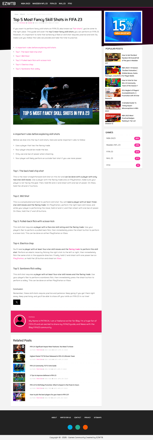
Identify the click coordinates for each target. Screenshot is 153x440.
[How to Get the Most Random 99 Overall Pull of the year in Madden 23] (113, 61)
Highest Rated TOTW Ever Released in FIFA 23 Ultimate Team (52, 356)
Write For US (65, 417)
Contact (77, 417)
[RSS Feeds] (85, 427)
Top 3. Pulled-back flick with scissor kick (33, 60)
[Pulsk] (77, 427)
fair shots (77, 28)
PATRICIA (22, 23)
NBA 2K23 (25, 3)
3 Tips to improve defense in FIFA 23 (43, 375)
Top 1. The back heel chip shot (29, 51)
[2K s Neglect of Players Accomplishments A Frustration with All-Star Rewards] (113, 96)
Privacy (88, 417)
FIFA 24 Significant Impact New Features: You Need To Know (51, 346)
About (54, 417)
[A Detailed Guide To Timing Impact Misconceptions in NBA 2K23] (113, 108)
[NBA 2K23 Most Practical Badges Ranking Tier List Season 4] (113, 121)
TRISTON (39, 360)
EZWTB (9, 4)
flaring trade (74, 249)
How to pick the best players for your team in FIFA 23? (49, 394)
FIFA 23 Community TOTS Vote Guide (43, 365)
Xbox (59, 258)
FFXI (70, 3)
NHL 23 (62, 3)
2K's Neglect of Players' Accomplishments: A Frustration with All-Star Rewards (122, 94)
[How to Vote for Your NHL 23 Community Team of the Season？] (113, 86)
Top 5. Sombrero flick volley (28, 68)
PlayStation (18, 258)
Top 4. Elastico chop (24, 64)
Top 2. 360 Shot (23, 56)
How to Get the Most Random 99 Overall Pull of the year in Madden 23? (122, 59)
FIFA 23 (53, 3)
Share (30, 23)
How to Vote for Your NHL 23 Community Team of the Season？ (130, 83)
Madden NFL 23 (40, 3)
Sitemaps (97, 417)
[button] (16, 302)
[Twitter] (70, 427)
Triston (39, 350)
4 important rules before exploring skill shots (36, 47)
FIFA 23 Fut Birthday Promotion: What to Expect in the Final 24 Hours (54, 385)
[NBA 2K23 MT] (123, 27)
